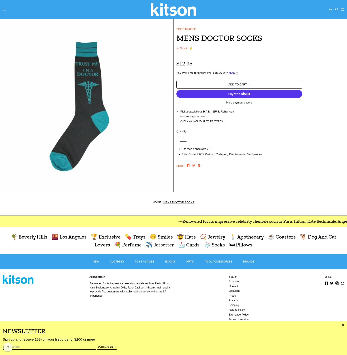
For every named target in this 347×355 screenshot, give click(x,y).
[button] (336, 9)
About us (234, 281)
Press (232, 295)
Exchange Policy (239, 314)
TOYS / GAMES (144, 261)
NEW (96, 261)
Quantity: (181, 131)
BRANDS (248, 261)
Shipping (234, 305)
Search (233, 276)
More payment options (239, 102)
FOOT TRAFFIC (186, 29)
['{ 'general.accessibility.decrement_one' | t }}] (177, 138)
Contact (233, 286)
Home (157, 202)
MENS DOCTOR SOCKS (178, 202)
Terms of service (239, 319)
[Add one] (189, 138)
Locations (234, 290)
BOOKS (170, 261)
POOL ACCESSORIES (218, 261)
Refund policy (237, 309)
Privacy (233, 300)
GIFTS (190, 261)
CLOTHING (117, 261)
